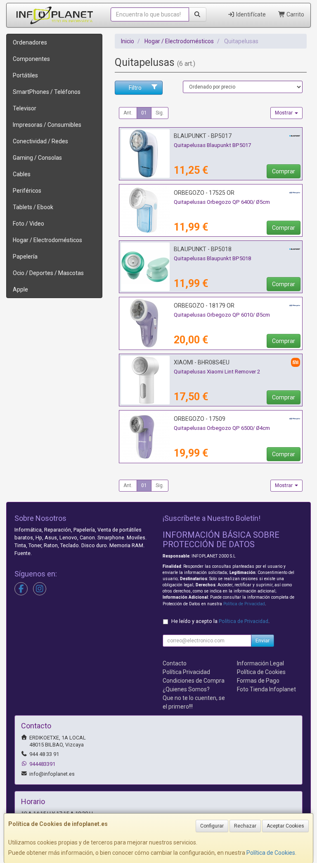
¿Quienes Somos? (186, 689)
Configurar (212, 826)
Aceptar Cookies (285, 826)
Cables (22, 174)
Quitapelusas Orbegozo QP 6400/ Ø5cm (222, 202)
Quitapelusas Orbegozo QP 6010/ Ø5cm (222, 315)
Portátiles (25, 75)
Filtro (135, 87)
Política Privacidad (186, 672)
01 (144, 113)
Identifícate (250, 14)
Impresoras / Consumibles (47, 124)
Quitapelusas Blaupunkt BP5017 (212, 145)
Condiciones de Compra (194, 680)
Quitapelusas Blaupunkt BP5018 (212, 258)
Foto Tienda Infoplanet (266, 689)
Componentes (31, 59)
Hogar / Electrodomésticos (47, 240)
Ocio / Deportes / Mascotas (48, 273)
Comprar (283, 171)
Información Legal (260, 663)
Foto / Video (28, 223)
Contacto (175, 663)
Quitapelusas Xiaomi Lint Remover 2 (217, 372)
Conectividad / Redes (40, 141)
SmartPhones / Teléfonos (46, 92)
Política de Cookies (270, 852)
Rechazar (245, 826)
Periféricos (27, 190)
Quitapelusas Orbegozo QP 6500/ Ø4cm (222, 428)
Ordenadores (30, 42)
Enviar (262, 641)
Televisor (24, 108)
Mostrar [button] (284, 113)
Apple (20, 289)
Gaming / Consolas (37, 157)
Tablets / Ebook (33, 207)
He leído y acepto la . (220, 621)
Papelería (25, 256)
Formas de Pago (258, 680)
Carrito (294, 14)
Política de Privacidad (244, 604)
